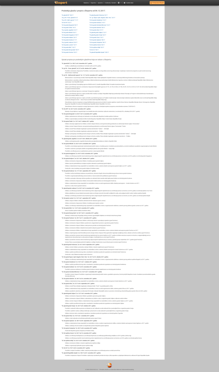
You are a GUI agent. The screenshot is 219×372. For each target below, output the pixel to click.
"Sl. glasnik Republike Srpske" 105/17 (99, 52)
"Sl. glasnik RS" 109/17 (67, 15)
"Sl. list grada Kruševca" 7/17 (69, 40)
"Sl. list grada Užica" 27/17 (96, 30)
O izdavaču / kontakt (110, 3)
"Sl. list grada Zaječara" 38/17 (97, 40)
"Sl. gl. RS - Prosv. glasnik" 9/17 (70, 17)
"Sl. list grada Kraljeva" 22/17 (69, 37)
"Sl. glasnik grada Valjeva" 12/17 (97, 32)
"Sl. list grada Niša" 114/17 (69, 47)
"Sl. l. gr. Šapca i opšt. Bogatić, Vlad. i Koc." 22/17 (102, 17)
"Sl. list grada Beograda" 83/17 (70, 25)
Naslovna (86, 3)
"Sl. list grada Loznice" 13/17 (69, 45)
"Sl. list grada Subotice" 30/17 (97, 27)
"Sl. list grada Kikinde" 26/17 (69, 32)
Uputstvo (100, 3)
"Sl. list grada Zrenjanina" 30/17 (97, 42)
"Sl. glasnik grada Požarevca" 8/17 (98, 15)
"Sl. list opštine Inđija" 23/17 (96, 47)
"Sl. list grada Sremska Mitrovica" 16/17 (99, 25)
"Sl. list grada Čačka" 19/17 (69, 27)
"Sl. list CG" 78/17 (94, 50)
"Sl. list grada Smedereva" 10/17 (97, 20)
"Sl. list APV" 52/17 (66, 22)
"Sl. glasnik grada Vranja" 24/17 (97, 35)
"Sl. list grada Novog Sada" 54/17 (70, 50)
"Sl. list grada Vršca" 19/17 (96, 37)
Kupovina (93, 3)
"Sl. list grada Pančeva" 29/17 (69, 52)
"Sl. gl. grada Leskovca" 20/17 (69, 42)
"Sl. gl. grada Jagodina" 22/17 (69, 30)
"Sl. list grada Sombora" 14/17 (97, 22)
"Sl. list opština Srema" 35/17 (97, 45)
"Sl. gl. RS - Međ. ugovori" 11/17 (70, 20)
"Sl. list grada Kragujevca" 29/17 (70, 35)
